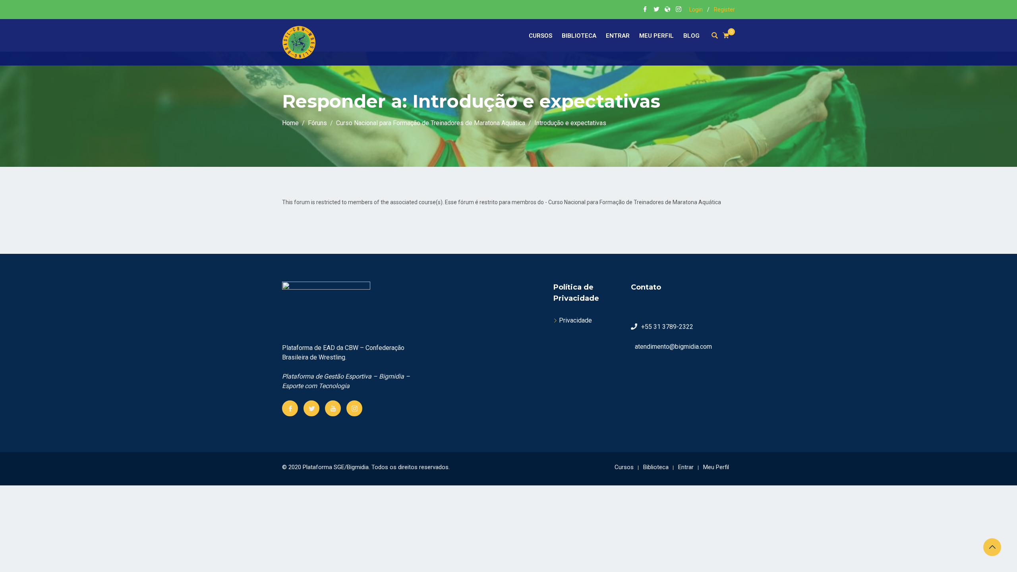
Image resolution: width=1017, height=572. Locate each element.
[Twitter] (311, 408)
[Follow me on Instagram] (678, 10)
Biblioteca (579, 35)
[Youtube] (333, 408)
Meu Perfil (656, 35)
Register (724, 9)
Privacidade (575, 320)
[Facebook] (290, 408)
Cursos (540, 35)
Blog (691, 35)
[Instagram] (354, 408)
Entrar (618, 35)
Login (696, 9)
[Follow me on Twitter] (656, 10)
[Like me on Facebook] (645, 10)
